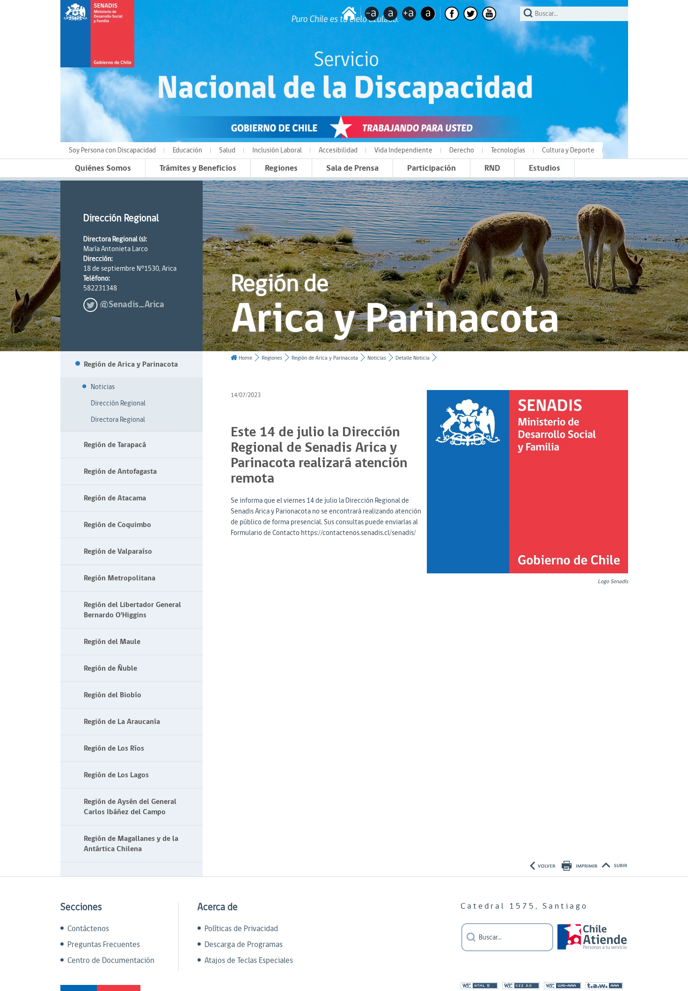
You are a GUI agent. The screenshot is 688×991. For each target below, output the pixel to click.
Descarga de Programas (244, 944)
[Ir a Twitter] (470, 14)
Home (245, 358)
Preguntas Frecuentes (103, 944)
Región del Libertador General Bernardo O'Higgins (132, 610)
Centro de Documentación (110, 960)
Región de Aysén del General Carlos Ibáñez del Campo (130, 806)
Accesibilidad (338, 150)
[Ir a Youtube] (489, 14)
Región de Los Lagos (116, 775)
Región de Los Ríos (114, 748)
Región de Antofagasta (120, 471)
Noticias (103, 387)
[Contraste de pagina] (428, 14)
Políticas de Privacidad (241, 928)
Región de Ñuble (110, 668)
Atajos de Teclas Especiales (249, 960)
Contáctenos (88, 928)
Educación (187, 150)
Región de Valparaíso (118, 551)
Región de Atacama (115, 498)
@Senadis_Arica (132, 304)
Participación (431, 168)
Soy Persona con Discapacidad (112, 150)
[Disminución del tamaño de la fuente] (372, 14)
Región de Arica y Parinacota (131, 364)
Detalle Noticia (412, 358)
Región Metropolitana (119, 578)
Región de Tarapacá (115, 445)
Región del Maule (112, 642)
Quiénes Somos (103, 168)
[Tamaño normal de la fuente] (390, 14)
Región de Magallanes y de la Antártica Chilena (131, 843)
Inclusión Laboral (277, 150)
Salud (227, 150)
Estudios (544, 168)
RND (492, 168)
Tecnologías (508, 150)
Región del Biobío (112, 695)
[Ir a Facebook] (452, 14)
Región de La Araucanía (122, 721)
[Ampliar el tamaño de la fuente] (409, 14)
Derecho (461, 150)
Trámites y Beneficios (198, 168)
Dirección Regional (118, 403)
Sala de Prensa (352, 168)
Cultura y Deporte (568, 150)
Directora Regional (118, 420)
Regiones (281, 168)
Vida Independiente (403, 150)
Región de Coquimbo (117, 525)
